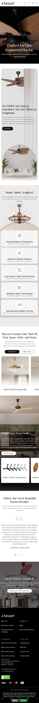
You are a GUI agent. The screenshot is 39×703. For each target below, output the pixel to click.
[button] (19, 370)
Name (5, 342)
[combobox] (19, 364)
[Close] (37, 327)
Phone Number (8, 348)
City (5, 354)
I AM (5, 361)
